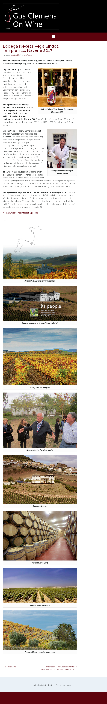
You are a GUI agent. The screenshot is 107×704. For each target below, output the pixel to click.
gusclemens (28, 55)
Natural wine (9, 666)
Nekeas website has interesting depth (20, 213)
